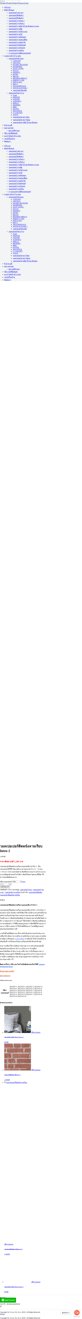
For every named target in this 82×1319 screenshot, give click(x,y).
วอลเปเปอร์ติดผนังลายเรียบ (10, 895)
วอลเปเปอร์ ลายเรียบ (12, 892)
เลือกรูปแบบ (35, 1032)
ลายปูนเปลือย (19, 939)
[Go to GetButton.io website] (76, 1316)
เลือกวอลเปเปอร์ (6, 882)
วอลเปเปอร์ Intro (26, 890)
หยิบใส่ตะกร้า (5, 887)
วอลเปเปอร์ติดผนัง (35, 892)
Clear (23, 881)
